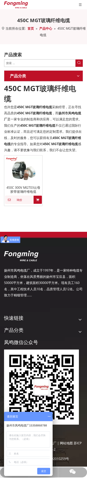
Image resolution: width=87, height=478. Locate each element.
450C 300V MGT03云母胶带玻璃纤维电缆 (23, 190)
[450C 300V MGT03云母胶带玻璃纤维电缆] (23, 168)
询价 (19, 200)
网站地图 (66, 443)
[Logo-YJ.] (21, 256)
